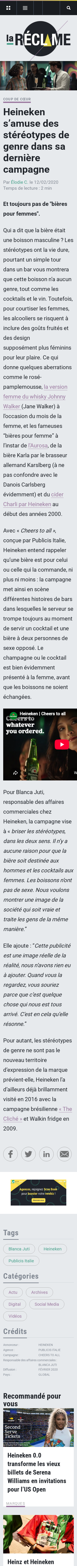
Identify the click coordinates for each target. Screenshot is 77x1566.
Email (64, 1154)
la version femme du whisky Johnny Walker (35, 397)
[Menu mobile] (8, 8)
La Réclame (39, 41)
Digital (15, 1304)
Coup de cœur (17, 99)
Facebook (10, 1154)
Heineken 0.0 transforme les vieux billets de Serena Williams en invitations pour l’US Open (36, 1472)
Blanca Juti (19, 1248)
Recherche (68, 8)
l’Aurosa (38, 445)
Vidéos (15, 1316)
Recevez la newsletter (51, 8)
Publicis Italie (21, 1260)
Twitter (28, 1154)
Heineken (53, 1248)
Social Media (47, 1304)
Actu (13, 1292)
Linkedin (46, 1154)
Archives (39, 1292)
